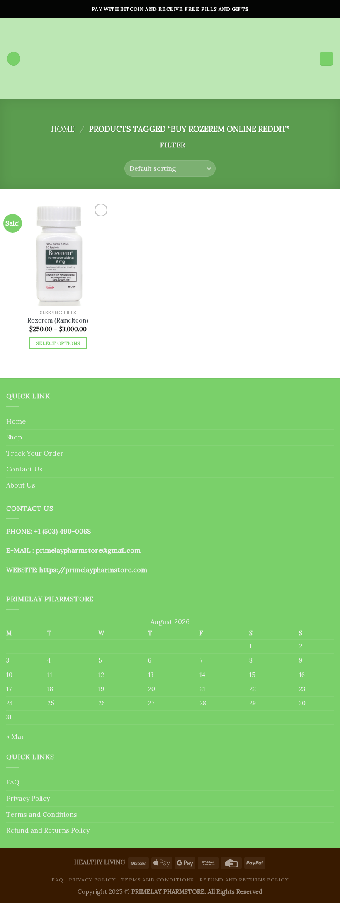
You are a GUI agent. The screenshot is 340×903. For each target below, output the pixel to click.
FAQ (12, 782)
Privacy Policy (28, 798)
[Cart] (326, 59)
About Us (20, 485)
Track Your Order (34, 453)
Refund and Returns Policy (48, 830)
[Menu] (13, 59)
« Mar (15, 736)
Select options (58, 343)
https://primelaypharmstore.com (93, 570)
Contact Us (24, 469)
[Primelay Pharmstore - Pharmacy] (170, 58)
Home (63, 129)
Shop (14, 437)
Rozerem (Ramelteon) (57, 320)
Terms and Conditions (41, 814)
